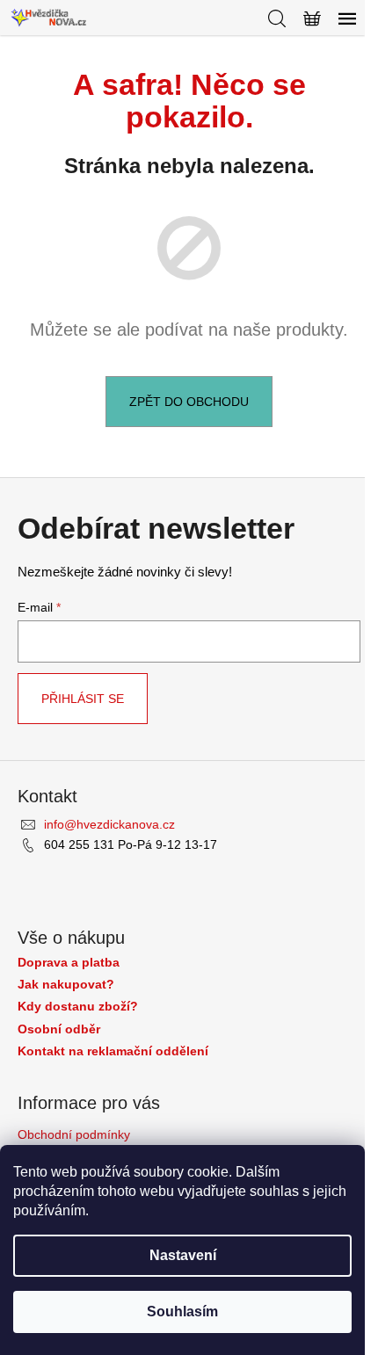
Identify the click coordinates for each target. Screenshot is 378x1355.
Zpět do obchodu (189, 402)
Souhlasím (182, 1311)
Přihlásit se (82, 699)
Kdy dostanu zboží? (78, 1006)
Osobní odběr (59, 1029)
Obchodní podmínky (74, 1134)
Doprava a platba (69, 962)
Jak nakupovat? (66, 984)
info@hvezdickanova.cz (109, 824)
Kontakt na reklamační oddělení (113, 1051)
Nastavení (182, 1255)
